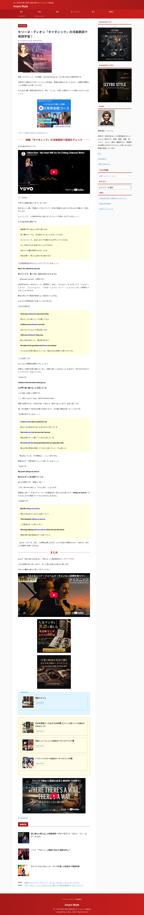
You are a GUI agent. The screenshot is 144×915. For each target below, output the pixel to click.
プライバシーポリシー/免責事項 (72, 899)
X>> (99, 153)
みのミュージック (106, 209)
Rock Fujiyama (105, 203)
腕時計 (111, 12)
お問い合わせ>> (104, 164)
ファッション (39, 16)
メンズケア (21, 16)
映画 (39, 12)
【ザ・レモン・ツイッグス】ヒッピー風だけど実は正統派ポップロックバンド (53, 885)
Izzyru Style (21, 6)
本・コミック (75, 12)
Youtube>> (102, 159)
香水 (93, 12)
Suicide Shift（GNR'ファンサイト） (113, 198)
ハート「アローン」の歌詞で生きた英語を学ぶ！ (51, 850)
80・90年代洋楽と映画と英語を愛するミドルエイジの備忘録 (72, 909)
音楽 (21, 12)
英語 (57, 12)
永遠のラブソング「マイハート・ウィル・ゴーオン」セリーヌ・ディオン (52, 882)
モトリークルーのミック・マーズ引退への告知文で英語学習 (55, 866)
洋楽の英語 (24, 818)
